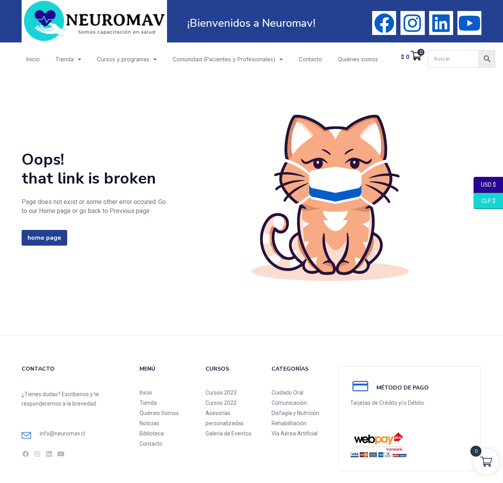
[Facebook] (384, 23)
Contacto (310, 59)
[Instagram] (412, 23)
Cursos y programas (123, 59)
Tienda (64, 59)
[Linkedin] (441, 23)
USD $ (485, 185)
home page (44, 237)
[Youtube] (469, 23)
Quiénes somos (358, 59)
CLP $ (485, 201)
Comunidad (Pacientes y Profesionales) (224, 59)
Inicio (33, 59)
